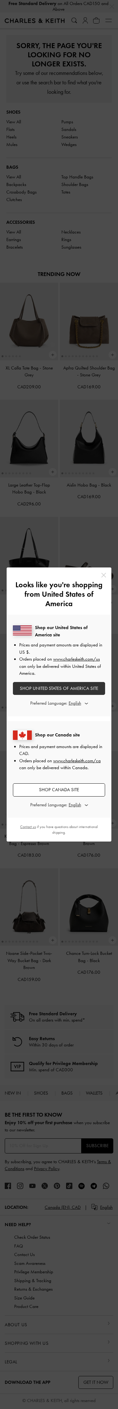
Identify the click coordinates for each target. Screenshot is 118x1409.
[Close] (103, 575)
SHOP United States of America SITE (59, 688)
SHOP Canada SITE (59, 789)
